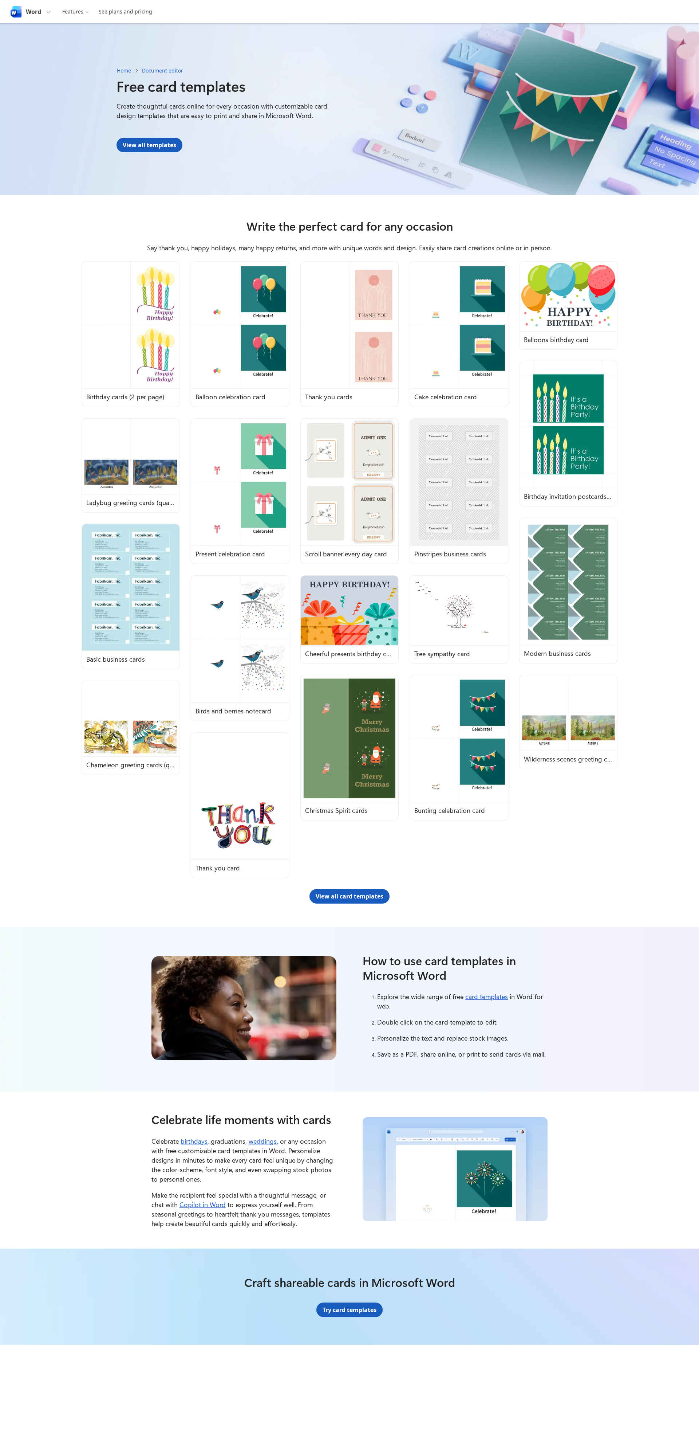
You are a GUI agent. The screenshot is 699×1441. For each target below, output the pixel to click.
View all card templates (349, 896)
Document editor (162, 70)
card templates (486, 996)
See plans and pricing (125, 11)
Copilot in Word (202, 1204)
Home (124, 70)
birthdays (194, 1141)
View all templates (149, 145)
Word (33, 12)
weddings (263, 1141)
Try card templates (349, 1310)
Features (72, 11)
